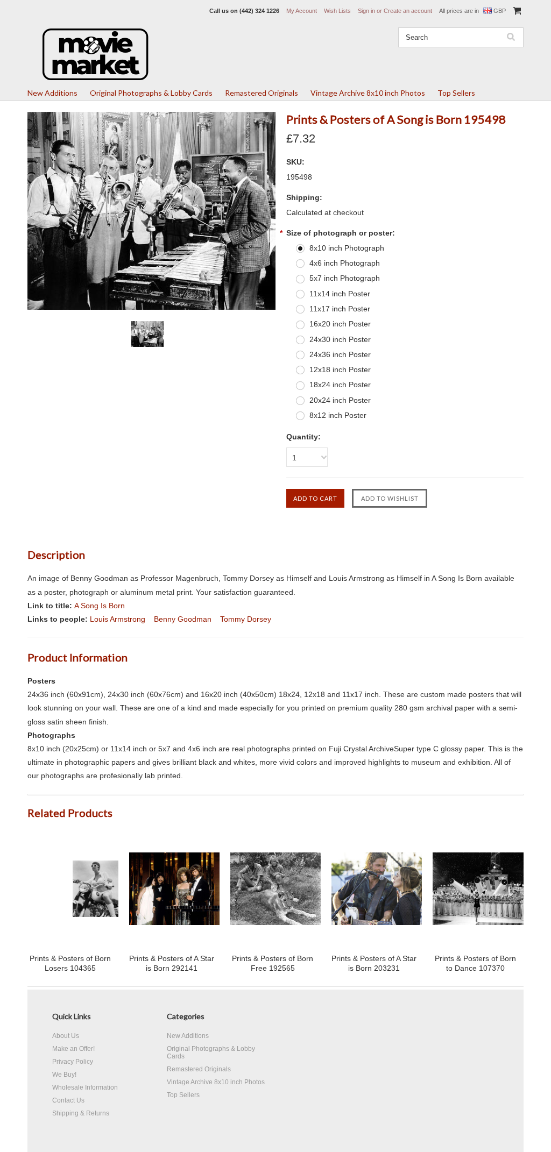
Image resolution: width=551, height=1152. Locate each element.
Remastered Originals (261, 92)
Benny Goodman (182, 619)
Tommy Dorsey (245, 619)
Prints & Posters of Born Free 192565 (272, 963)
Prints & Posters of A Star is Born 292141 (171, 963)
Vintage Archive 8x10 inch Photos (367, 92)
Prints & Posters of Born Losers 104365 (70, 963)
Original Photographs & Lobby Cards (151, 92)
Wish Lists (337, 11)
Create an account (408, 11)
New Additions (52, 92)
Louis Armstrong (117, 619)
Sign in (366, 11)
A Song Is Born (99, 605)
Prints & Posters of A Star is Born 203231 (373, 963)
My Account (301, 11)
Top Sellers (456, 92)
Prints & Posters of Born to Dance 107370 (475, 963)
